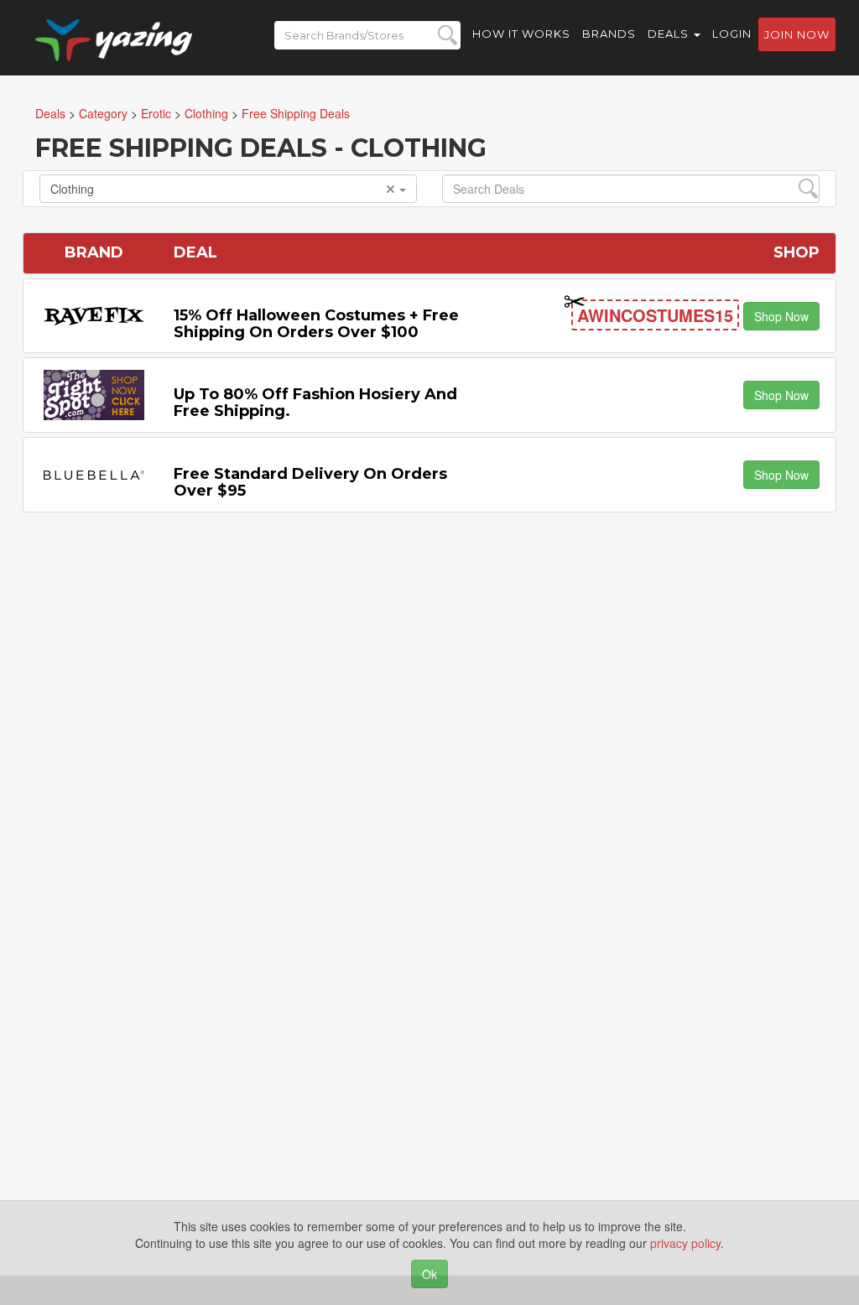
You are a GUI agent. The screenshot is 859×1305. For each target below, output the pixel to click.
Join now (797, 34)
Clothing (72, 188)
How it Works (521, 33)
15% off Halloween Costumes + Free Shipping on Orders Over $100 (316, 323)
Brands (609, 33)
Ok (429, 1274)
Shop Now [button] (781, 316)
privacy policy (685, 1243)
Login (732, 33)
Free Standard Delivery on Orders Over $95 (310, 482)
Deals (670, 33)
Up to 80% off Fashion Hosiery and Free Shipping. (315, 402)
